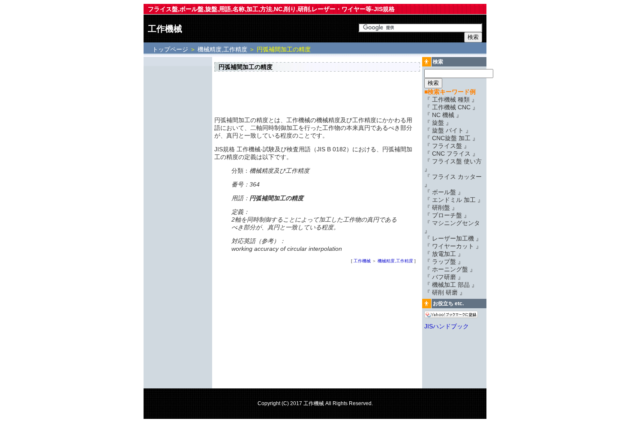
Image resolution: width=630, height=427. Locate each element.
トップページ (171, 49)
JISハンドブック (446, 326)
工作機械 (165, 28)
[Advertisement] (178, 187)
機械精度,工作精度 (222, 49)
